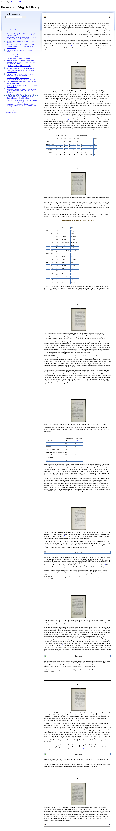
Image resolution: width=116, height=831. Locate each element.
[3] (71, 45)
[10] (83, 748)
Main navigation (24, 2)
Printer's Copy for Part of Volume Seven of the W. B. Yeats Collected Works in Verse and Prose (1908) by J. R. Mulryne (22, 90)
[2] (48, 36)
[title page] (13, 30)
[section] (15, 54)
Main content (15, 2)
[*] (58, 236)
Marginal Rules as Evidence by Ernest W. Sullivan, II (21, 68)
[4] (68, 119)
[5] (78, 440)
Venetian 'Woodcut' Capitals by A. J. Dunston (20, 58)
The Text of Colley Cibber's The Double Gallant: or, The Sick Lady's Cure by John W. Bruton (22, 74)
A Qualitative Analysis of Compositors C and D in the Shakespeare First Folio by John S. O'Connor (21, 38)
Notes (16, 56)
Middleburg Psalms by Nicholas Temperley (19, 66)
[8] (105, 564)
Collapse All (7, 112)
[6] (65, 535)
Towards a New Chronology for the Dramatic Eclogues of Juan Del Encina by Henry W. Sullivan (22, 101)
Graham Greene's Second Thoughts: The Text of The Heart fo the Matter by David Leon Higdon (21, 97)
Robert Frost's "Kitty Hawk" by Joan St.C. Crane (20, 94)
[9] (62, 645)
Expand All (14, 112)
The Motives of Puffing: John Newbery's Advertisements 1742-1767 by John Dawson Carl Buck (22, 78)
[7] (45, 546)
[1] (102, 30)
